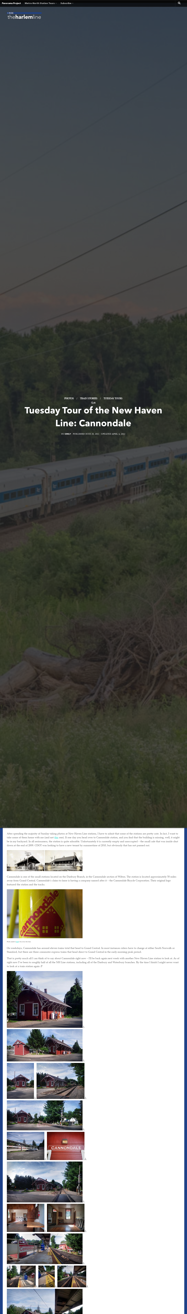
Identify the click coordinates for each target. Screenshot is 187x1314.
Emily (68, 434)
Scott (17, 942)
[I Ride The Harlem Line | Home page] (24, 16)
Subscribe (66, 3)
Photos (69, 399)
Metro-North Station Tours (40, 3)
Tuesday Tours (113, 399)
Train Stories (88, 399)
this (56, 837)
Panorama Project (11, 3)
